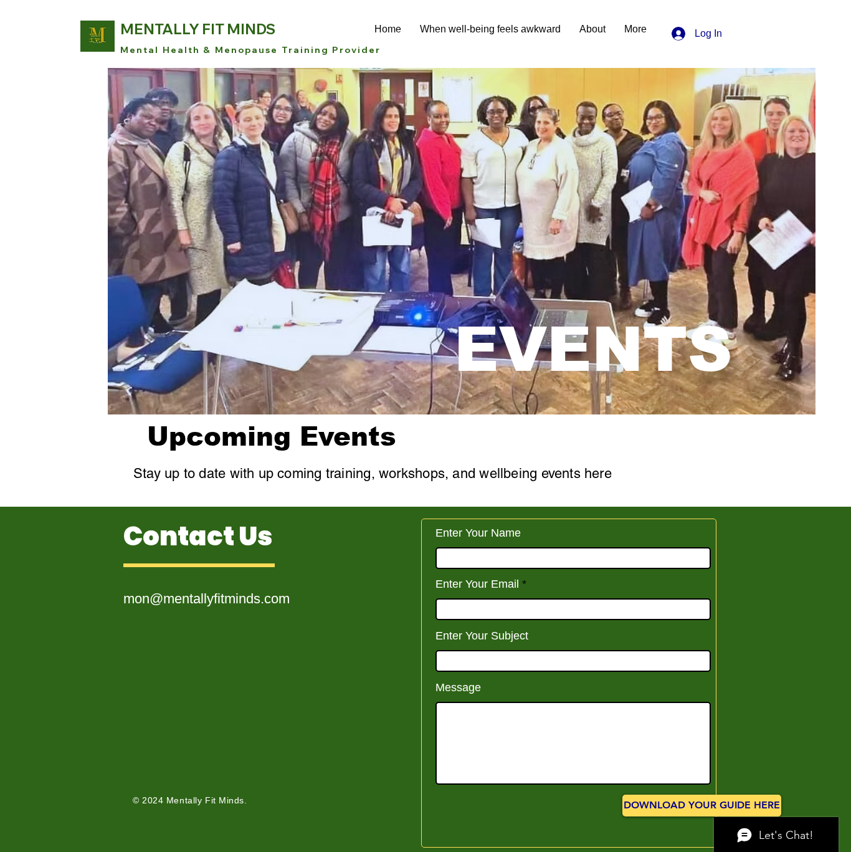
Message (458, 687)
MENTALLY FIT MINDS (197, 29)
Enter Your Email (477, 584)
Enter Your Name (478, 532)
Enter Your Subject (481, 635)
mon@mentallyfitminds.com (206, 598)
